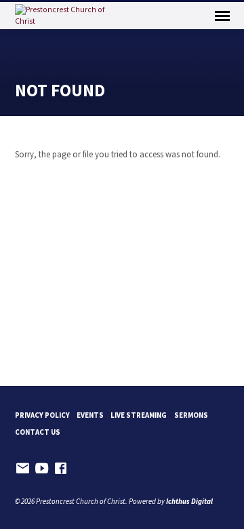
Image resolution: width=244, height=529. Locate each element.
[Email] (22, 468)
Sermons (191, 415)
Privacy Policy (42, 415)
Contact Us (37, 432)
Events (90, 415)
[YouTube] (41, 468)
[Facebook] (60, 468)
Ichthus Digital (189, 501)
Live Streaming (138, 415)
